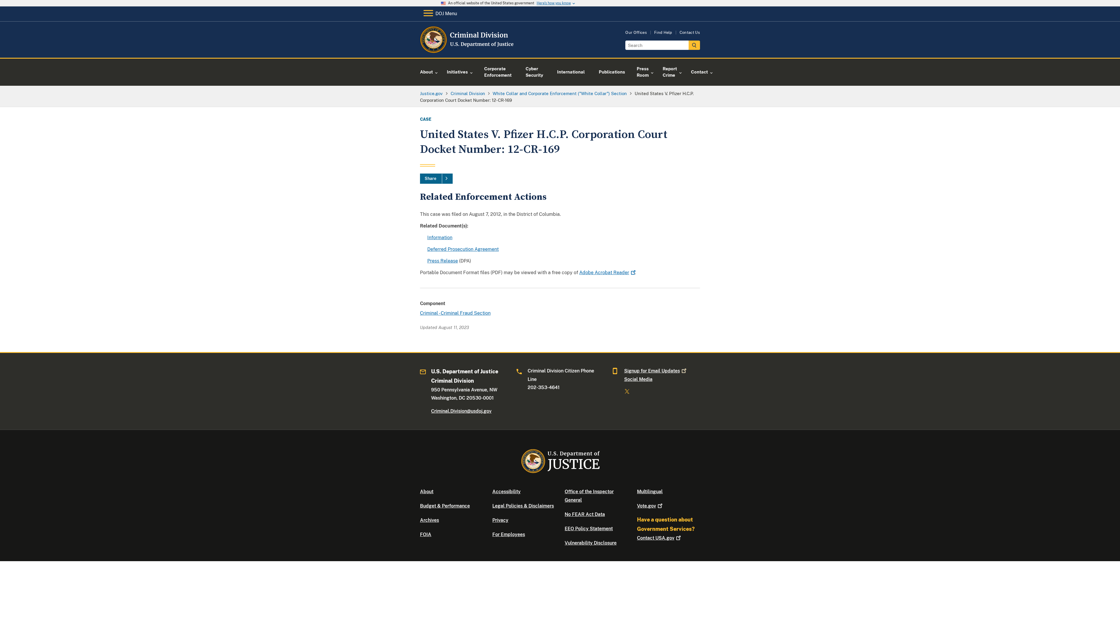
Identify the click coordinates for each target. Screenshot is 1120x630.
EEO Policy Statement (589, 528)
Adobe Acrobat (604, 272)
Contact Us (690, 32)
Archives (429, 520)
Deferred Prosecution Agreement (463, 249)
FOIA (425, 534)
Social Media (638, 379)
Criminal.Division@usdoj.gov (461, 411)
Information (439, 237)
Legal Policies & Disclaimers (523, 506)
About (426, 491)
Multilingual (650, 491)
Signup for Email (652, 371)
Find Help (663, 32)
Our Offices (636, 32)
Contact (655, 538)
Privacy (500, 520)
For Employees (508, 534)
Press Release (442, 261)
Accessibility (506, 491)
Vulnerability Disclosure (591, 543)
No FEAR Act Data (585, 514)
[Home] (467, 51)
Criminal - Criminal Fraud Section (455, 313)
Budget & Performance (445, 506)
